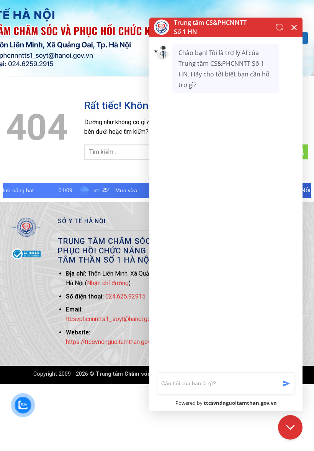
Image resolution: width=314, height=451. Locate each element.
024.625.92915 (125, 296)
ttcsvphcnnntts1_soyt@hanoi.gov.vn (113, 319)
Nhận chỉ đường (108, 283)
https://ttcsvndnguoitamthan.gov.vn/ (113, 342)
